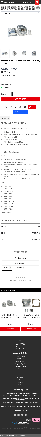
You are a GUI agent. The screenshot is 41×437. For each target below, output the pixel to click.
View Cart (20, 384)
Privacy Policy (20, 359)
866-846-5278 (9, 2)
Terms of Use (20, 356)
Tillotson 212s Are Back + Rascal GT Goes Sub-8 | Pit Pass (20, 395)
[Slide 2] (20, 333)
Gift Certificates (20, 361)
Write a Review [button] (21, 258)
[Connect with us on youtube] (15, 415)
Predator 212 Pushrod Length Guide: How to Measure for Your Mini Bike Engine (20, 399)
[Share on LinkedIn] (24, 107)
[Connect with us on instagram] (22, 415)
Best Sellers (20, 377)
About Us (20, 379)
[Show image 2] (15, 53)
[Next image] (37, 31)
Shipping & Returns (20, 366)
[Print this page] (15, 107)
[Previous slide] (3, 315)
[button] (20, 31)
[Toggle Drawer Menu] (2, 2)
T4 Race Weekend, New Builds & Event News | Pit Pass (20, 393)
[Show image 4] (34, 53)
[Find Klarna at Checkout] (20, 420)
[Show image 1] (5, 53)
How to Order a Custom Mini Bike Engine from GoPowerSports (20, 406)
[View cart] (37, 2)
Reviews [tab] (5, 268)
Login (24, 2)
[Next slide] (37, 315)
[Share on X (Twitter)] (20, 107)
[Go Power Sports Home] (20, 8)
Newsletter (20, 382)
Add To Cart (21, 99)
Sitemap (20, 369)
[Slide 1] (18, 333)
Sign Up (31, 2)
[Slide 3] (23, 333)
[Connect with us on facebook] (18, 415)
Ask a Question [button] (21, 263)
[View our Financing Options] (20, 423)
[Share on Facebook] (6, 107)
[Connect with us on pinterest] (26, 415)
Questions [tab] (18, 268)
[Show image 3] (24, 53)
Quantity (4, 94)
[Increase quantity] (24, 94)
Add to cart (9, 329)
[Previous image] (4, 31)
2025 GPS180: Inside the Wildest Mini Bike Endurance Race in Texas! (20, 403)
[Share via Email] (11, 107)
